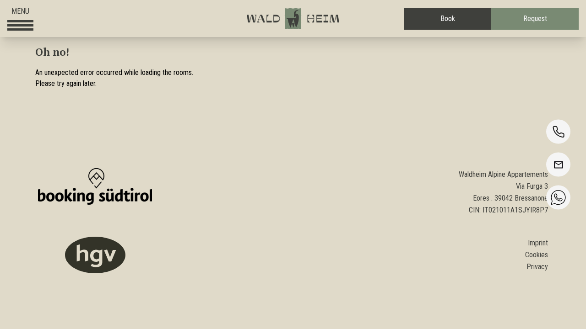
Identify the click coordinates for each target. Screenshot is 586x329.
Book (447, 18)
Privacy (537, 266)
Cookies (536, 254)
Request (535, 18)
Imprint (538, 243)
